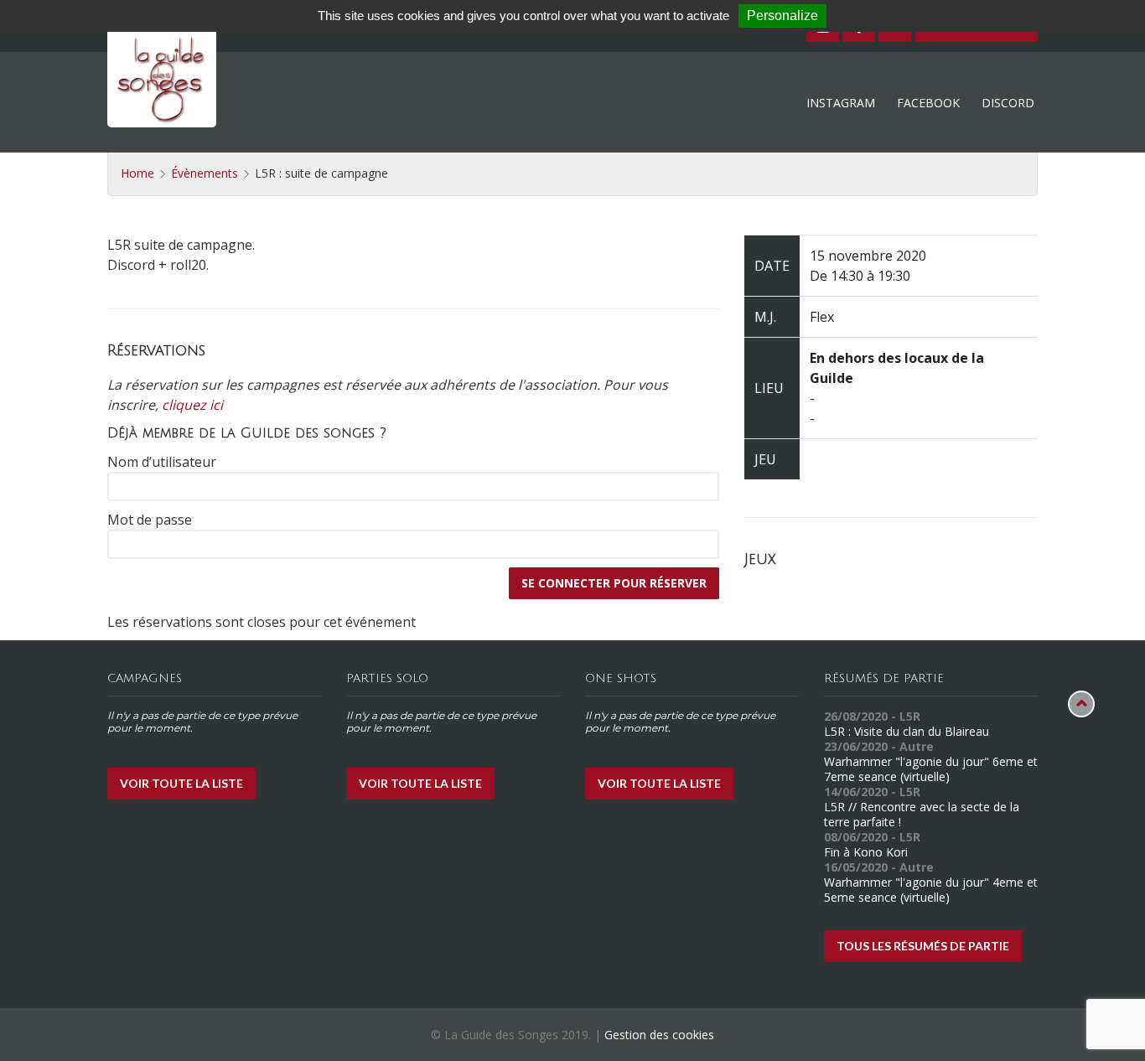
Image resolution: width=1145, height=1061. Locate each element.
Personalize (782, 15)
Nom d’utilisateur (161, 462)
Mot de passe (149, 519)
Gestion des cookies (659, 1035)
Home (137, 173)
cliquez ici (192, 405)
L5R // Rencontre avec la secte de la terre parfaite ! (921, 814)
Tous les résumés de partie (923, 946)
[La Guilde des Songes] (162, 73)
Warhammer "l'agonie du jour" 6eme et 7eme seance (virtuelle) (931, 768)
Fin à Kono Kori (866, 852)
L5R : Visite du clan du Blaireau (906, 731)
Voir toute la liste (181, 783)
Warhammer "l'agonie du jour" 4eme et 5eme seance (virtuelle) (931, 889)
